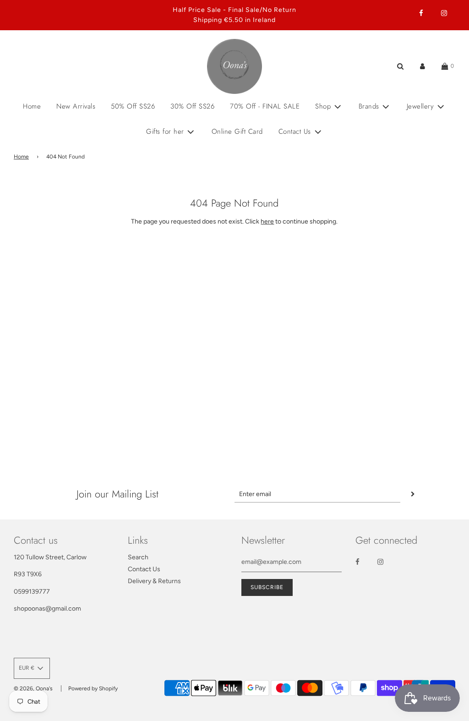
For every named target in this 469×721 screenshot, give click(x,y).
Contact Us (144, 569)
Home (32, 106)
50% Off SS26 (133, 106)
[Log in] (422, 66)
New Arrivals (75, 106)
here (267, 221)
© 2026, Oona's (33, 688)
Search (138, 557)
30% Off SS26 (192, 106)
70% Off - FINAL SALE (265, 106)
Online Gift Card (237, 131)
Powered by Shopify (93, 688)
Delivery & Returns (154, 581)
